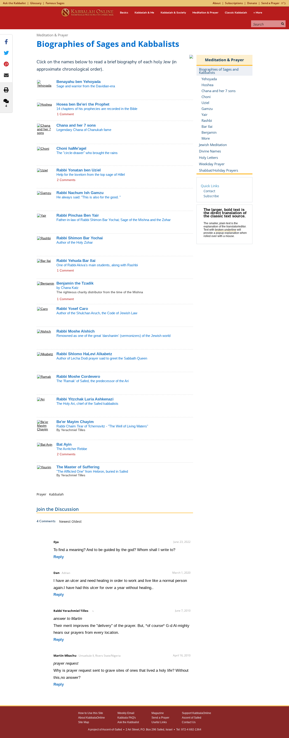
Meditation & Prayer (205, 12)
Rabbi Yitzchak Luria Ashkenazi (85, 399)
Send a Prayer (270, 3)
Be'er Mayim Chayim (75, 422)
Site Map (83, 722)
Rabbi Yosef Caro (72, 308)
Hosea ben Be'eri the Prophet (82, 104)
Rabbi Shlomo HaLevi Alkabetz (84, 354)
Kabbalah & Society (173, 12)
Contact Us (189, 722)
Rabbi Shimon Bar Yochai (79, 238)
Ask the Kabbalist (14, 3)
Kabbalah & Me (144, 12)
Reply (58, 557)
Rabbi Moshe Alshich (75, 331)
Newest (65, 521)
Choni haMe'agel (71, 148)
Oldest (77, 521)
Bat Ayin (64, 444)
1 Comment (65, 114)
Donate (252, 3)
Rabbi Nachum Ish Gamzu (79, 193)
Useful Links (159, 722)
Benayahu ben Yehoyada (78, 82)
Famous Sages (55, 3)
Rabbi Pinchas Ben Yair (77, 215)
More (206, 138)
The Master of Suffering (77, 467)
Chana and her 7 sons (76, 125)
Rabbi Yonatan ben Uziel (78, 170)
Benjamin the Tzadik (74, 283)
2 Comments (66, 180)
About (217, 3)
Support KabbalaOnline (196, 713)
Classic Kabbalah (236, 12)
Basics (124, 12)
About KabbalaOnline (91, 717)
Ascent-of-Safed (112, 729)
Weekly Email (125, 713)
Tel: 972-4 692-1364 (188, 729)
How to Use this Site (90, 713)
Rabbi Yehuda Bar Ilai (75, 260)
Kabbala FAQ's (126, 717)
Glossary (35, 3)
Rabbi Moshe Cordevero (78, 376)
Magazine (157, 713)
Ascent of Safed (191, 717)
